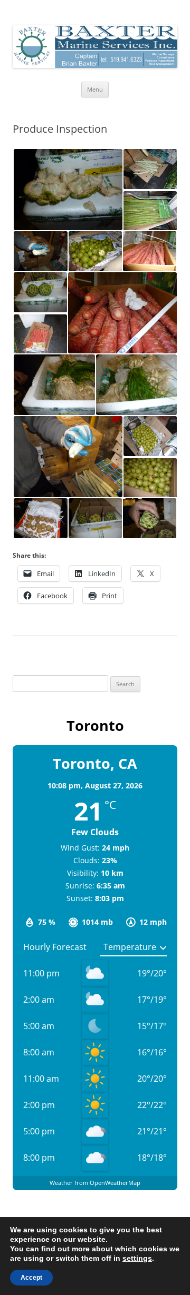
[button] (67, 189)
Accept (31, 1277)
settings (137, 1258)
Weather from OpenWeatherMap (95, 1183)
